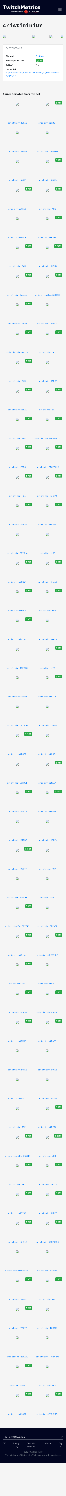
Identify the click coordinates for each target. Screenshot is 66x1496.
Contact (48, 1443)
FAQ (4, 1443)
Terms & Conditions (32, 1445)
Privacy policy (16, 1445)
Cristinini (40, 56)
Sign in (61, 1445)
